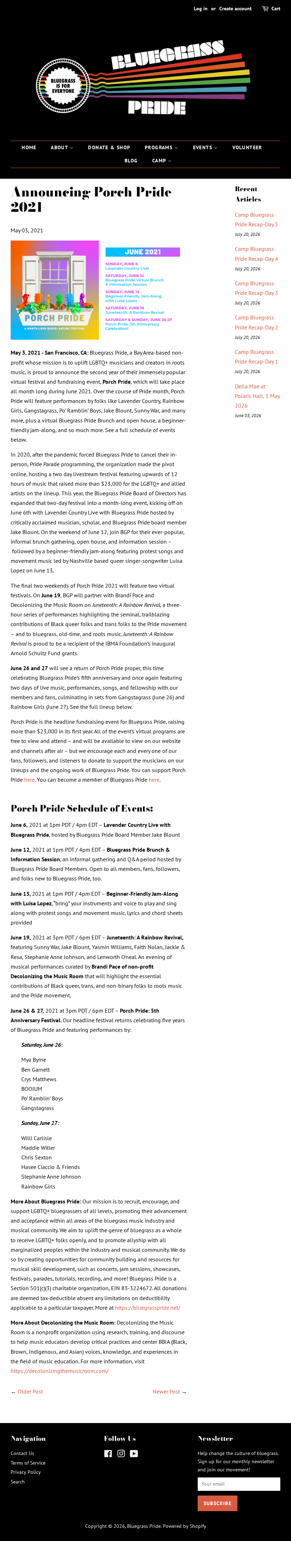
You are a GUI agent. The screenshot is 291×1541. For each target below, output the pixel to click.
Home (29, 147)
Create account (235, 8)
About (60, 147)
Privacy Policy (26, 1472)
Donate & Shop (109, 147)
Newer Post (166, 1391)
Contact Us (22, 1453)
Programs (160, 147)
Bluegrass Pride (144, 1526)
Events (203, 147)
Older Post (30, 1391)
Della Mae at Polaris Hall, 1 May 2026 (257, 396)
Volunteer (247, 147)
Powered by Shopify (184, 1526)
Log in (201, 8)
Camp (160, 160)
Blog (131, 160)
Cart (275, 8)
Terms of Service (28, 1463)
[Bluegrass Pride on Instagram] (121, 1455)
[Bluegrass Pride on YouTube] (134, 1455)
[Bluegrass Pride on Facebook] (108, 1455)
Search (18, 1481)
